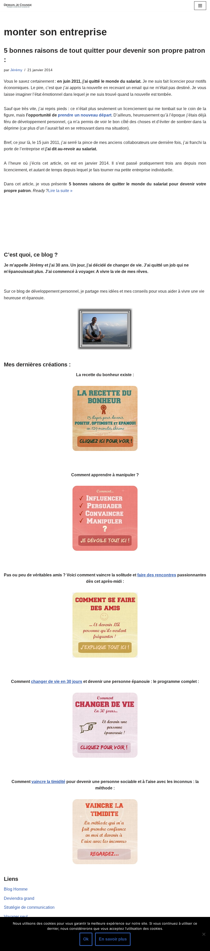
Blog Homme (16, 889)
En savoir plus (113, 939)
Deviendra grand (19, 898)
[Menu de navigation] (200, 5)
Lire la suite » (60, 190)
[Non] (203, 934)
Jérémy (16, 70)
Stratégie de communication (29, 907)
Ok (86, 939)
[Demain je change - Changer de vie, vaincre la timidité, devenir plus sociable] (19, 5)
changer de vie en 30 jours (56, 681)
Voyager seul (16, 916)
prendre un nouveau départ (84, 115)
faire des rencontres (156, 575)
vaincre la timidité (48, 781)
